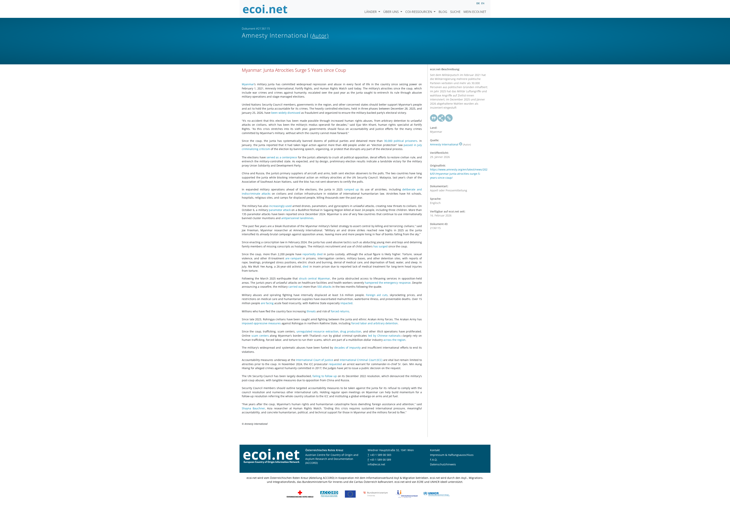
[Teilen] (441, 118)
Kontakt (435, 450)
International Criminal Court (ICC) (361, 360)
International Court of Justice (314, 360)
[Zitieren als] (434, 118)
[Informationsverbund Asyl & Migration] (406, 494)
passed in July (413, 145)
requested (335, 364)
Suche (455, 11)
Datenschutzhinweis (443, 464)
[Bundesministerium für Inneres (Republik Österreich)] (375, 494)
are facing (267, 303)
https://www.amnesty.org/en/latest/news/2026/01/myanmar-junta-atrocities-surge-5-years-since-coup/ (458, 173)
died (305, 266)
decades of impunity (347, 347)
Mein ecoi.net (474, 11)
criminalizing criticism (256, 149)
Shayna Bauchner (253, 408)
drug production (350, 331)
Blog (443, 11)
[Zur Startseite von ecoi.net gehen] (265, 9)
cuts (385, 295)
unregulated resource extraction (317, 331)
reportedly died (312, 254)
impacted (346, 303)
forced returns (340, 311)
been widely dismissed (285, 112)
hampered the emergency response (388, 282)
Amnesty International (444, 144)
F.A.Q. (433, 459)
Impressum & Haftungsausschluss (452, 455)
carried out (295, 286)
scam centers (260, 335)
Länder (371, 11)
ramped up (351, 189)
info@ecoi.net (376, 464)
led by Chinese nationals (384, 335)
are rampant (293, 258)
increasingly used (280, 206)
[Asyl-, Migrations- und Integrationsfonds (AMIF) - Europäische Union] (350, 494)
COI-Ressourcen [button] (419, 11)
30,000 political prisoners (400, 141)
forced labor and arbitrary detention (374, 323)
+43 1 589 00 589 (380, 459)
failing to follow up (325, 376)
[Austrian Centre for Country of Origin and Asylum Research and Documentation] (329, 494)
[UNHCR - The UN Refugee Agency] (436, 494)
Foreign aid (373, 295)
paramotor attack (280, 210)
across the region (394, 340)
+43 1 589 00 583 (380, 455)
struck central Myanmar (314, 278)
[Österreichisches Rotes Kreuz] (300, 494)
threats (311, 311)
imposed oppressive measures (261, 323)
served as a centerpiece (282, 157)
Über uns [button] (391, 11)
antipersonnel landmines (297, 218)
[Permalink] (449, 118)
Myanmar (248, 84)
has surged (380, 246)
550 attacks (324, 286)
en (482, 3)
